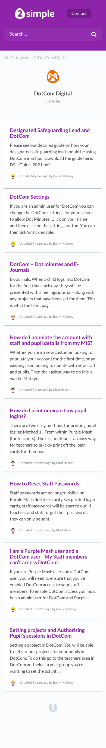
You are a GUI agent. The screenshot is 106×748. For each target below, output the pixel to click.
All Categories (18, 57)
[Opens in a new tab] (53, 707)
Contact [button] (79, 13)
